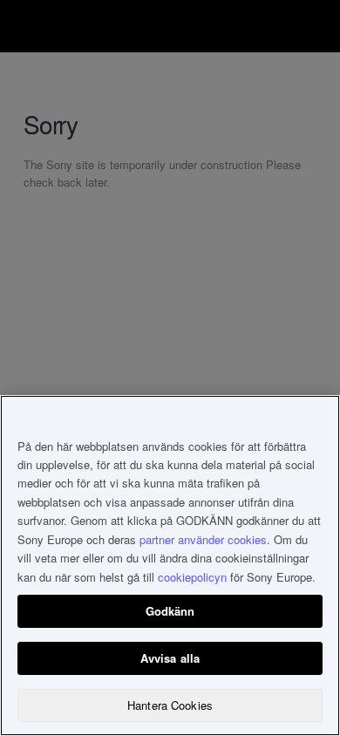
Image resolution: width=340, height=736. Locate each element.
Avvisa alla (170, 658)
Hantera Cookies (170, 705)
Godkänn (170, 611)
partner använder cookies (203, 539)
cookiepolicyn (192, 577)
